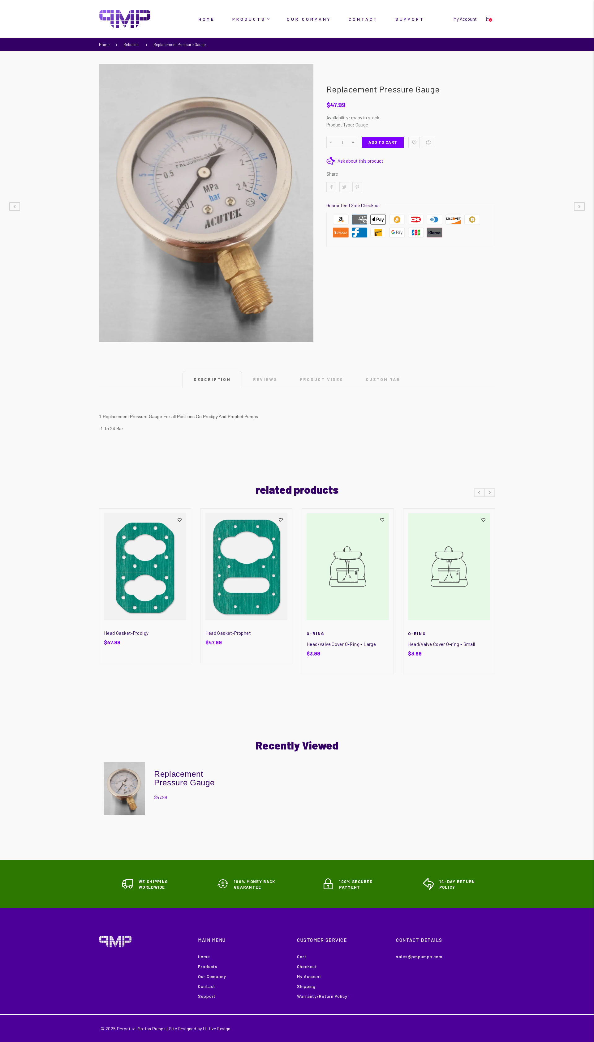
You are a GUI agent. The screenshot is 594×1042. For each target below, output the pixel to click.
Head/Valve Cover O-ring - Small (441, 644)
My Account (309, 976)
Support (207, 996)
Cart (302, 956)
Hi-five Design (216, 1028)
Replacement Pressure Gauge (179, 44)
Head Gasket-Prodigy (126, 633)
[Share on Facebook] (331, 187)
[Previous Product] (14, 206)
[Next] (489, 492)
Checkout (307, 966)
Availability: (338, 117)
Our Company (212, 976)
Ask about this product (360, 161)
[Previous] (479, 492)
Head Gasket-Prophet (228, 633)
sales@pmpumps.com (419, 956)
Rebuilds (131, 44)
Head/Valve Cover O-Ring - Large (341, 644)
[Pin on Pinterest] (357, 187)
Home (104, 44)
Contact (206, 986)
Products (207, 966)
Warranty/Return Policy (322, 996)
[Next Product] (579, 206)
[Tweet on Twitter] (344, 187)
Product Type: (340, 124)
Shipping (306, 986)
